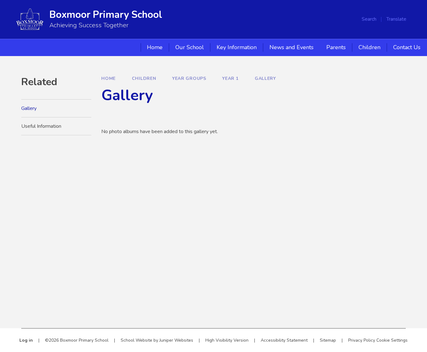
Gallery (265, 78)
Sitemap (328, 340)
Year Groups (189, 78)
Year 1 (230, 78)
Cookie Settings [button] (392, 340)
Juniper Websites (176, 340)
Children (144, 78)
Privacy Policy (361, 340)
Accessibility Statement (284, 340)
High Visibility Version (227, 340)
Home (108, 78)
